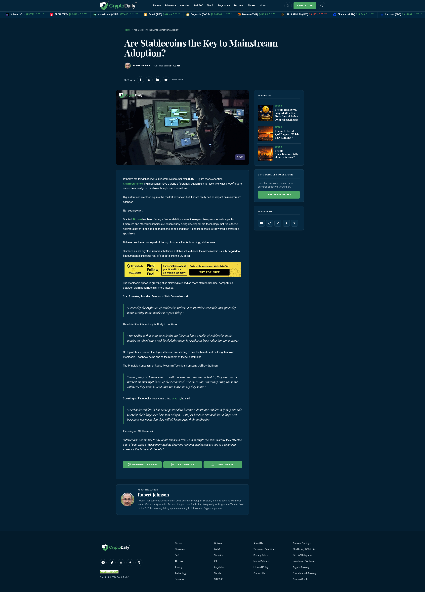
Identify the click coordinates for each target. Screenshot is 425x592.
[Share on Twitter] (149, 79)
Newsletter (305, 5)
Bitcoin (157, 5)
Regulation (224, 5)
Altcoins (184, 5)
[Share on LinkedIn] (157, 79)
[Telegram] (286, 223)
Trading (178, 567)
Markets (239, 5)
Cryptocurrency (133, 183)
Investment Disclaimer (304, 561)
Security (218, 555)
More (262, 5)
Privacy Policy (261, 555)
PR (215, 561)
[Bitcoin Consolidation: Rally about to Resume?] (265, 153)
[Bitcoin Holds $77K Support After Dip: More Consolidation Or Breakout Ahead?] (265, 113)
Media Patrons (261, 561)
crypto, (176, 398)
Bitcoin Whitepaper (302, 555)
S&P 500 (198, 5)
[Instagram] (277, 223)
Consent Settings (302, 543)
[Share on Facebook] (140, 79)
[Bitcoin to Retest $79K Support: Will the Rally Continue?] (265, 133)
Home (127, 30)
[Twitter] (294, 223)
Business (179, 579)
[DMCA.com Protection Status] (110, 572)
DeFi (177, 555)
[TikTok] (269, 223)
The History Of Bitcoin (304, 549)
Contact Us (259, 573)
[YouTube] (261, 223)
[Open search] (288, 5)
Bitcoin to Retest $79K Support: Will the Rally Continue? (287, 134)
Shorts (251, 5)
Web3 (210, 5)
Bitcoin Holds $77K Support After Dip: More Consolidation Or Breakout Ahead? (286, 114)
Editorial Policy (261, 567)
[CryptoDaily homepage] (118, 5)
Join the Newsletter (279, 195)
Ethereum (170, 5)
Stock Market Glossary (304, 573)
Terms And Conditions (265, 549)
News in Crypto (300, 579)
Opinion (218, 543)
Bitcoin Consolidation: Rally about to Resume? (286, 154)
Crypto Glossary (301, 567)
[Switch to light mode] (321, 5)
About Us (258, 543)
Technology (180, 573)
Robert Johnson (153, 495)
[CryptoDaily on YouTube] (166, 79)
